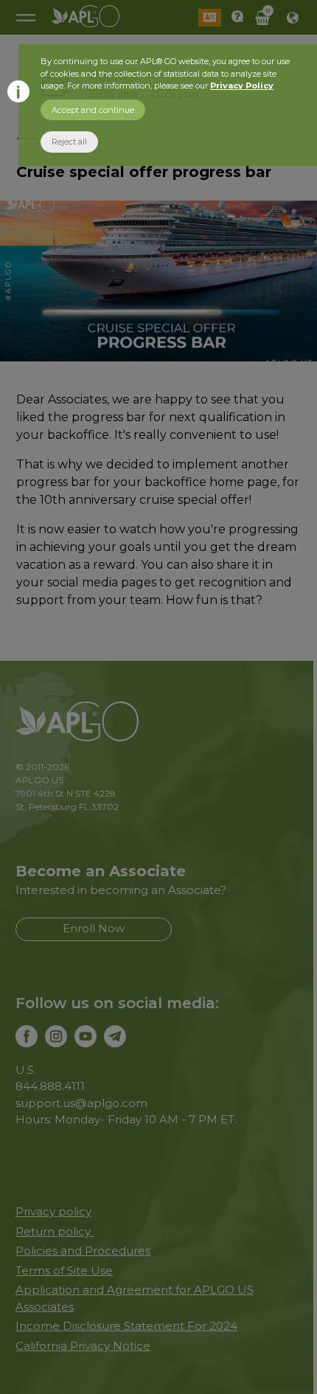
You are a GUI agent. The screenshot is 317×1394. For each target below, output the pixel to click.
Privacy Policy (242, 85)
